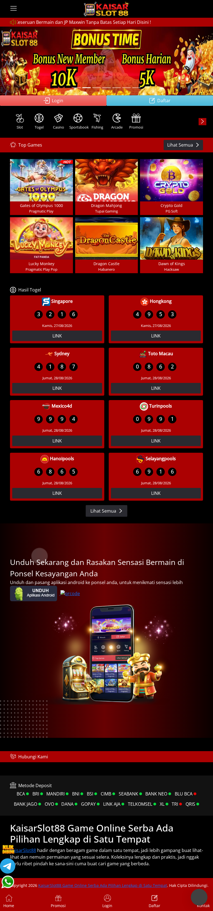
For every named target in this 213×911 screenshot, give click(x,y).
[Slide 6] (126, 88)
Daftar (164, 101)
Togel (39, 127)
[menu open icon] (13, 9)
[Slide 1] (76, 88)
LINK (57, 336)
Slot (20, 127)
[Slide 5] (116, 88)
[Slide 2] (86, 88)
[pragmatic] (96, 88)
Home (8, 905)
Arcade (117, 127)
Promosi (136, 127)
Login (57, 101)
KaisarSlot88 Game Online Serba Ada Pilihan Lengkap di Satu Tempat (102, 885)
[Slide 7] (136, 88)
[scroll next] (202, 121)
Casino (58, 127)
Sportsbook (78, 127)
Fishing (97, 127)
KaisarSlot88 (23, 850)
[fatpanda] (106, 88)
